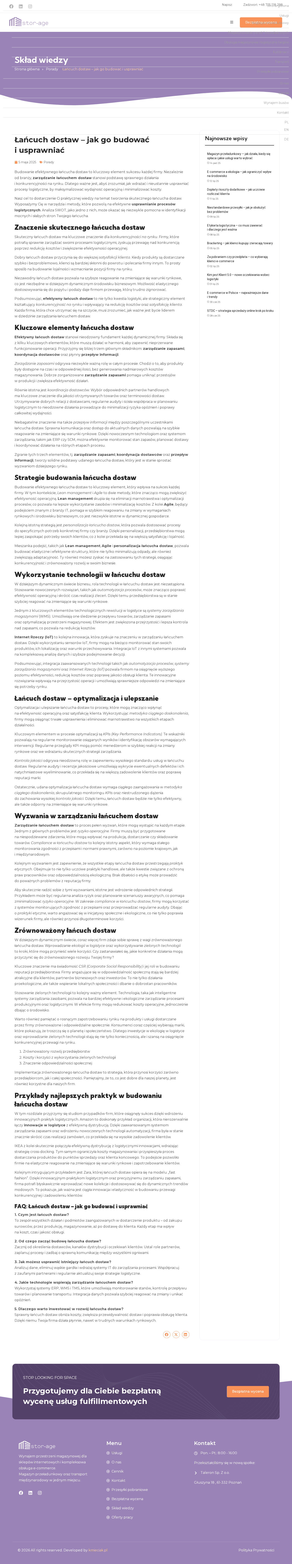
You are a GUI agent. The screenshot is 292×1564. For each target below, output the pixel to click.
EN (286, 130)
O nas (284, 83)
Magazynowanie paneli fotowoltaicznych (258, 33)
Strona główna (278, 6)
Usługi (284, 16)
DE (286, 139)
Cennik (284, 93)
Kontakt (283, 113)
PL (287, 122)
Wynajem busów (276, 103)
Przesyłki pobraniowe (273, 72)
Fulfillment (281, 52)
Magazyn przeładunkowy (270, 23)
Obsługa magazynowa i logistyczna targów (256, 42)
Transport (282, 62)
